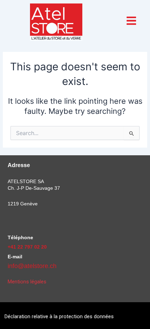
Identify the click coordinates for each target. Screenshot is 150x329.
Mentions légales (27, 282)
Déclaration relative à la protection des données (59, 316)
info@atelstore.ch (32, 266)
